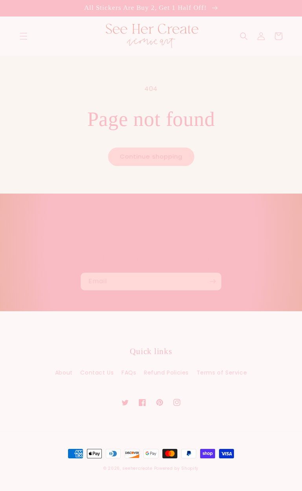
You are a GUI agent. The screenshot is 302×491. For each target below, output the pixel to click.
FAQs (129, 373)
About (64, 373)
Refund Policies (166, 373)
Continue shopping (151, 156)
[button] (23, 36)
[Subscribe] (212, 281)
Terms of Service (222, 373)
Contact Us (97, 373)
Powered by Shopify (176, 468)
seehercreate (137, 468)
